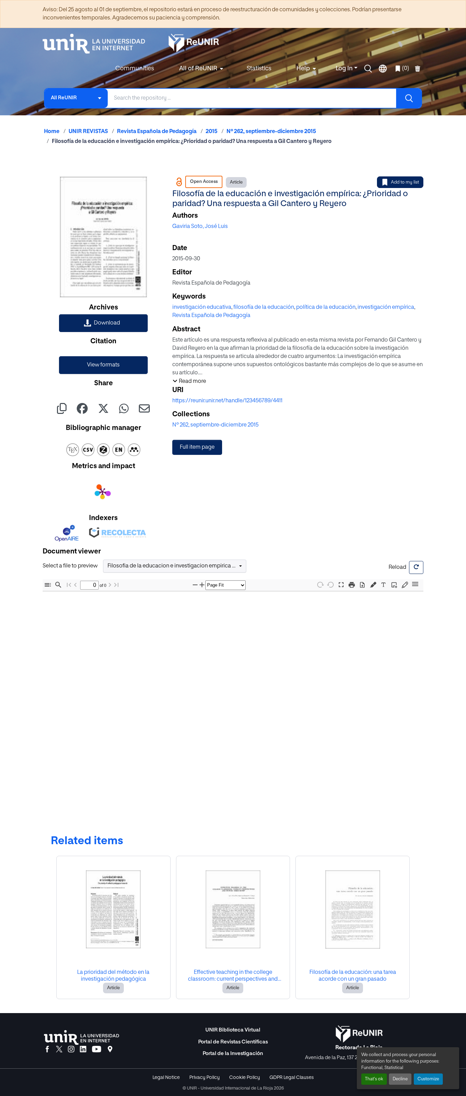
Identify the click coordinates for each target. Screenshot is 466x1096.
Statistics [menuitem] (259, 69)
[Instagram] (71, 1049)
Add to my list (405, 182)
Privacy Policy (204, 1077)
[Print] (352, 585)
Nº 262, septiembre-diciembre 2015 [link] (271, 131)
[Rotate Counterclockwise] (330, 584)
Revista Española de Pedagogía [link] (156, 131)
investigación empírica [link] (386, 307)
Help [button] (303, 69)
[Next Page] (112, 585)
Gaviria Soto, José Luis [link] (200, 226)
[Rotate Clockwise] (320, 584)
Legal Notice (166, 1077)
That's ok (374, 1079)
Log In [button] (345, 69)
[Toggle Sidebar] (48, 585)
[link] (103, 323)
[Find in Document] (58, 585)
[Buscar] (408, 98)
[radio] (374, 584)
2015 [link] (211, 131)
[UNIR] (81, 1037)
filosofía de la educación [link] (263, 307)
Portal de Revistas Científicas (233, 1041)
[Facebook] (47, 1049)
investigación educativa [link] (201, 307)
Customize (428, 1079)
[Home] (97, 44)
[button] (368, 68)
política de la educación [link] (325, 307)
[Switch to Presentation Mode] (341, 585)
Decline (400, 1079)
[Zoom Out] (196, 585)
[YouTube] (96, 1049)
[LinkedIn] (83, 1049)
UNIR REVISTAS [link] (88, 131)
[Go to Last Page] (119, 585)
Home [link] (51, 131)
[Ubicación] (110, 1049)
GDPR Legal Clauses (292, 1077)
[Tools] (415, 584)
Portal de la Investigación (233, 1053)
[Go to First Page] (69, 585)
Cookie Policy (244, 1077)
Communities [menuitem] (134, 69)
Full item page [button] (197, 447)
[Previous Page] (75, 585)
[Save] (362, 585)
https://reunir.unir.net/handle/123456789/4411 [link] (227, 401)
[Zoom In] (203, 585)
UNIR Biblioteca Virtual (232, 1030)
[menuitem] (200, 68)
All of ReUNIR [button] (198, 69)
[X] (59, 1049)
